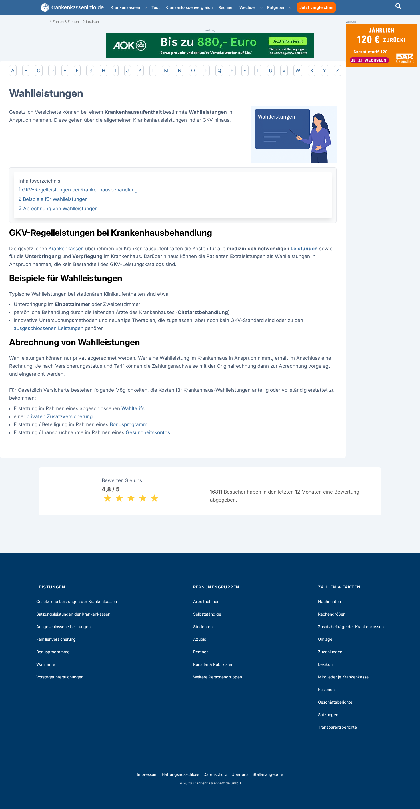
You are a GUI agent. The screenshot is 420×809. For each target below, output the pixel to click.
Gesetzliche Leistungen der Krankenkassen (76, 601)
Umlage (325, 639)
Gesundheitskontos (148, 432)
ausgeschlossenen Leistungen (48, 328)
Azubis (199, 639)
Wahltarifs (133, 408)
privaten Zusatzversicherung (60, 416)
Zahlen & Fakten (339, 586)
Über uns (239, 774)
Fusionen (326, 689)
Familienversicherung (56, 639)
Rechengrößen (331, 614)
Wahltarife (45, 664)
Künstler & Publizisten (213, 664)
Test (155, 7)
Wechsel (247, 7)
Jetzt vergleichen (316, 7)
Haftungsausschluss (180, 774)
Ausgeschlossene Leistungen (63, 626)
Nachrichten (329, 601)
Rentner (200, 651)
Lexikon (325, 664)
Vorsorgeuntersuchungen (59, 676)
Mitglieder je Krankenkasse (343, 676)
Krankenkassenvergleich (189, 7)
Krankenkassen (125, 7)
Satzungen (328, 714)
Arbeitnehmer (206, 601)
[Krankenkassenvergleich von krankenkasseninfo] (71, 7)
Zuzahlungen (330, 651)
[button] (145, 7)
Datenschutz (215, 774)
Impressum (147, 774)
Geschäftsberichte (335, 702)
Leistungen (304, 248)
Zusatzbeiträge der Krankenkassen (351, 626)
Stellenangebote (268, 774)
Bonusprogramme (52, 651)
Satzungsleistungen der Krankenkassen (73, 614)
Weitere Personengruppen (217, 676)
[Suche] (398, 7)
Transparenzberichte (337, 727)
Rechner (226, 7)
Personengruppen (216, 586)
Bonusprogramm (128, 424)
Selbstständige (207, 614)
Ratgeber (276, 7)
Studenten (203, 626)
